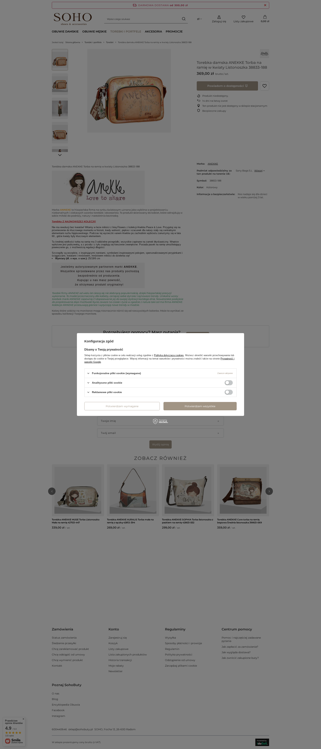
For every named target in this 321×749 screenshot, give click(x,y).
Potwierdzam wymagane (122, 406)
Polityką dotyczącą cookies (169, 355)
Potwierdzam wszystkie (200, 406)
